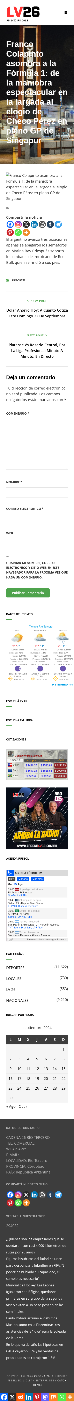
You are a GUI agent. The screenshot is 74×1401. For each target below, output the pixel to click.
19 (37, 1078)
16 (10, 1078)
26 (37, 1088)
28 (55, 1088)
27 (46, 1088)
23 (10, 1088)
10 (19, 1068)
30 (10, 1097)
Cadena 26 (42, 1376)
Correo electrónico (25, 509)
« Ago (11, 1106)
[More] (26, 232)
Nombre (14, 482)
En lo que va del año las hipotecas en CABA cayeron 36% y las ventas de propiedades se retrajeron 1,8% (34, 1351)
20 (46, 1078)
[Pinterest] (10, 232)
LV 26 (10, 989)
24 (19, 1088)
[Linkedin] (34, 224)
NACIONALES (17, 1000)
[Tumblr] (50, 224)
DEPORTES (18, 280)
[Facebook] (10, 224)
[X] (26, 224)
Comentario (17, 413)
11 (28, 1068)
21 (55, 1078)
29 (63, 1088)
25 (28, 1088)
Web (9, 533)
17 (19, 1078)
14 (55, 1068)
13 (46, 1068)
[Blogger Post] (42, 224)
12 (37, 1068)
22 (63, 1078)
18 (28, 1078)
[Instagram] (18, 224)
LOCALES (13, 978)
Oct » (23, 1106)
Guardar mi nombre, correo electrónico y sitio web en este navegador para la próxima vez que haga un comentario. (37, 570)
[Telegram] (58, 224)
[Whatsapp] (18, 232)
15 (63, 1068)
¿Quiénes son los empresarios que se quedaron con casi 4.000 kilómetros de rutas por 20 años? (36, 1245)
